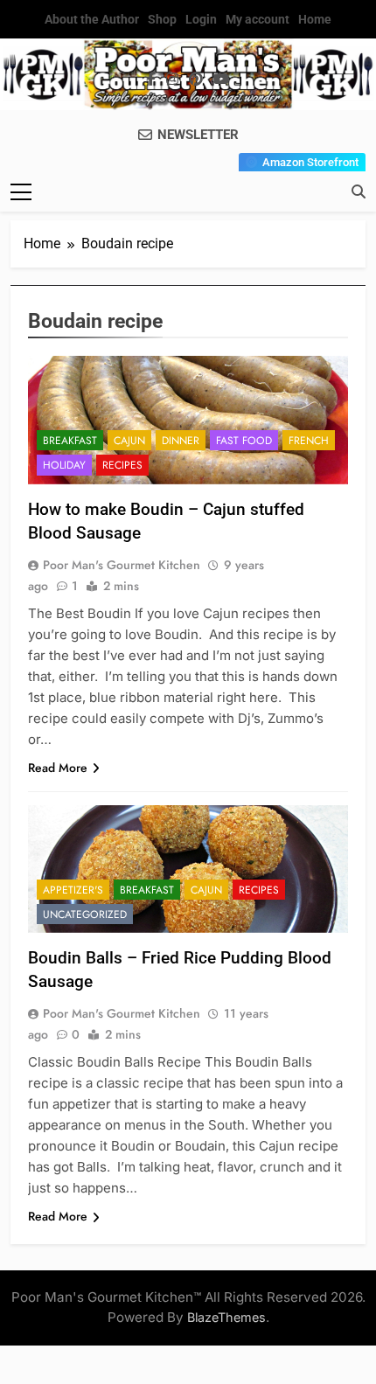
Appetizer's (73, 890)
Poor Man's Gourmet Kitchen (121, 565)
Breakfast (70, 441)
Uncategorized (85, 914)
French (309, 441)
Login (201, 19)
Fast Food (244, 441)
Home (314, 19)
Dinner (180, 441)
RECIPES (122, 465)
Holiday (64, 465)
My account (257, 19)
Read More (57, 767)
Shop (162, 19)
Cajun (129, 441)
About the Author (92, 19)
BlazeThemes (226, 1317)
